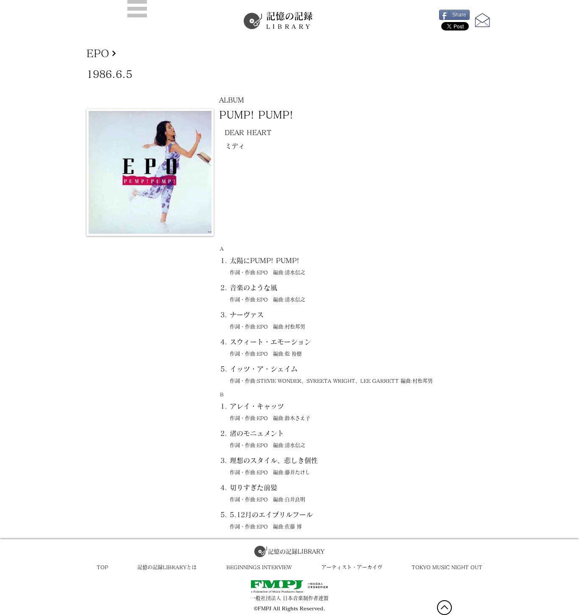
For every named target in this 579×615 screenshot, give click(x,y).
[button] (137, 8)
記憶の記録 (289, 20)
